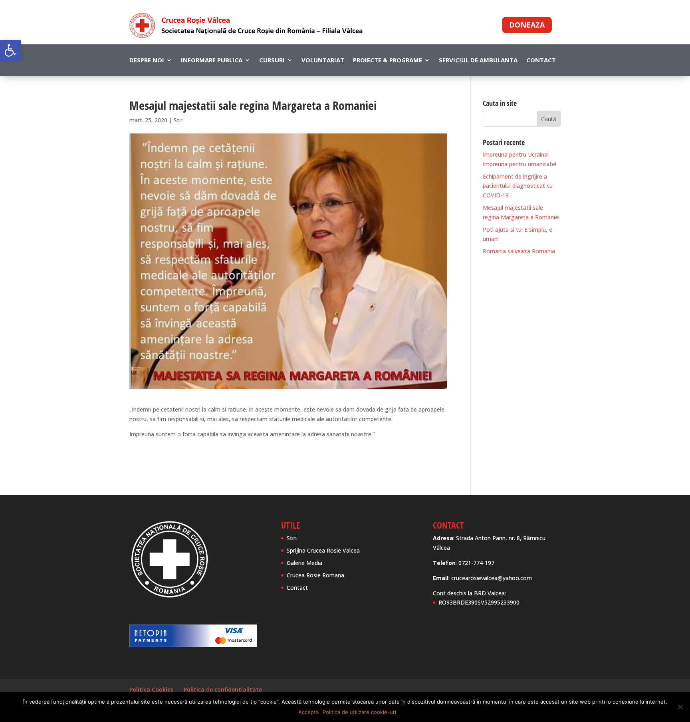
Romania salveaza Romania (519, 251)
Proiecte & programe (387, 60)
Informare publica (211, 60)
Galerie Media (304, 563)
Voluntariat (322, 60)
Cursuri (272, 60)
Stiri (179, 120)
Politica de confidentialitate (223, 689)
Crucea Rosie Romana (315, 575)
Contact (541, 60)
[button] (10, 50)
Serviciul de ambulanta (478, 60)
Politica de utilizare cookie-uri (359, 712)
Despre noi (146, 60)
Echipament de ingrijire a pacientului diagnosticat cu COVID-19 (518, 186)
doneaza (527, 25)
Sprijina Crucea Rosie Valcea (323, 550)
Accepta (308, 712)
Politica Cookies (151, 689)
